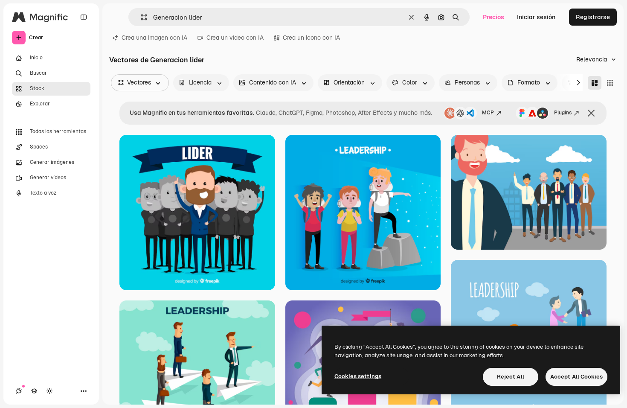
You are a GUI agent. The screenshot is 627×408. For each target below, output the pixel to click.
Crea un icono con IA (311, 37)
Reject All (510, 376)
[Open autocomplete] (140, 17)
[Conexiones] (19, 391)
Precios (493, 17)
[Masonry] (594, 83)
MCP (488, 112)
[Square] (610, 83)
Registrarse (593, 17)
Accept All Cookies (576, 376)
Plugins (563, 112)
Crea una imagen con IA (154, 37)
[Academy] (34, 391)
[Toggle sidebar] (83, 17)
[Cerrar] (591, 113)
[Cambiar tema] (49, 391)
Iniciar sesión (536, 17)
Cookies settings (357, 376)
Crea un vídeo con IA (235, 37)
